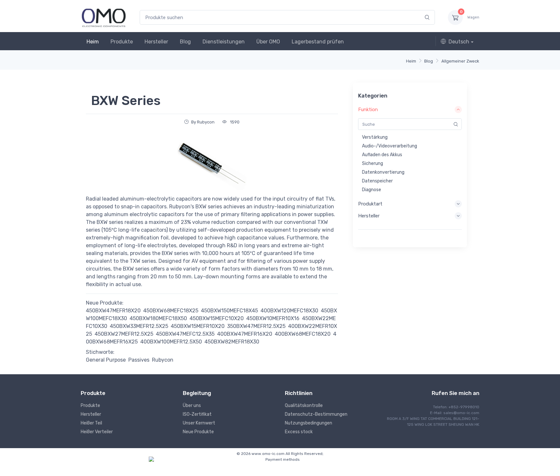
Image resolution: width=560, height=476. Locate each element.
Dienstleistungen (224, 42)
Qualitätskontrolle (304, 405)
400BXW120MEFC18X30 (289, 311)
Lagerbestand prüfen (318, 42)
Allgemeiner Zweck (460, 61)
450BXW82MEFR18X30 (231, 342)
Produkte (122, 42)
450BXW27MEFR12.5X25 (124, 334)
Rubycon (162, 360)
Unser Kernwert (199, 423)
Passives (138, 360)
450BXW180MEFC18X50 (158, 318)
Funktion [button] (368, 109)
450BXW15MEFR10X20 (198, 326)
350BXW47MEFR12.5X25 (256, 326)
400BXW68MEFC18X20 (303, 334)
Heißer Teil (91, 423)
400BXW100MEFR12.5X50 (171, 342)
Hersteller (156, 42)
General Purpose (106, 360)
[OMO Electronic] (104, 17)
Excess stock (299, 432)
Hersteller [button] (368, 216)
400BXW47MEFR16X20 (244, 334)
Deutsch (459, 42)
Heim (93, 42)
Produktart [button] (370, 204)
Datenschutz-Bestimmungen (316, 414)
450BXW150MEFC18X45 (229, 311)
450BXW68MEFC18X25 (170, 311)
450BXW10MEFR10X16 (272, 318)
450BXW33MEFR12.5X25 (139, 326)
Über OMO (268, 42)
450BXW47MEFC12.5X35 (185, 334)
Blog (185, 42)
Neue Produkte (198, 432)
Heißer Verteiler (97, 432)
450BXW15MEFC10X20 (217, 318)
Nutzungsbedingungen (308, 423)
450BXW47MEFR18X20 (113, 311)
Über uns (192, 405)
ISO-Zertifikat (197, 414)
